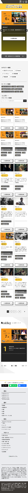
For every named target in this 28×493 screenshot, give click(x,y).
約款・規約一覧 (5, 441)
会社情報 (4, 451)
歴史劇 (3, 296)
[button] (3, 30)
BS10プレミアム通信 (6, 427)
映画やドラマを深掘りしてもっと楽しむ (14, 6)
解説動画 (16, 73)
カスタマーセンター (6, 445)
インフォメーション (6, 429)
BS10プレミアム (19, 89)
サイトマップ (5, 449)
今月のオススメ (5, 394)
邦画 (3, 411)
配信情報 (14, 76)
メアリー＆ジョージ (5, 186)
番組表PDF (4, 407)
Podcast (19, 70)
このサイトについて (6, 447)
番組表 (3, 405)
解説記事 (6, 76)
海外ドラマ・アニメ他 (7, 415)
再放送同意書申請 (6, 439)
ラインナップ (19, 35)
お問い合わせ (5, 435)
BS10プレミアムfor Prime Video (5, 398)
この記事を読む (13, 44)
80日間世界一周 (20, 86)
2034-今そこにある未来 (6, 86)
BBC (13, 89)
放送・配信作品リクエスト (7, 437)
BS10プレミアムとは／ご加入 (7, 422)
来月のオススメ (5, 396)
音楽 (3, 413)
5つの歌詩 (14, 86)
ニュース (4, 425)
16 (19, 311)
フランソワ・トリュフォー (6, 221)
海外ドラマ (4, 155)
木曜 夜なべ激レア (19, 258)
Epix (22, 91)
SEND (25, 100)
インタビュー (7, 73)
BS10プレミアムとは (8, 70)
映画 (24, 152)
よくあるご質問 (5, 443)
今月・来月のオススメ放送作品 (12, 56)
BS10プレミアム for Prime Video (9, 35)
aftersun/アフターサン (6, 89)
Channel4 (17, 91)
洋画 (10, 152)
